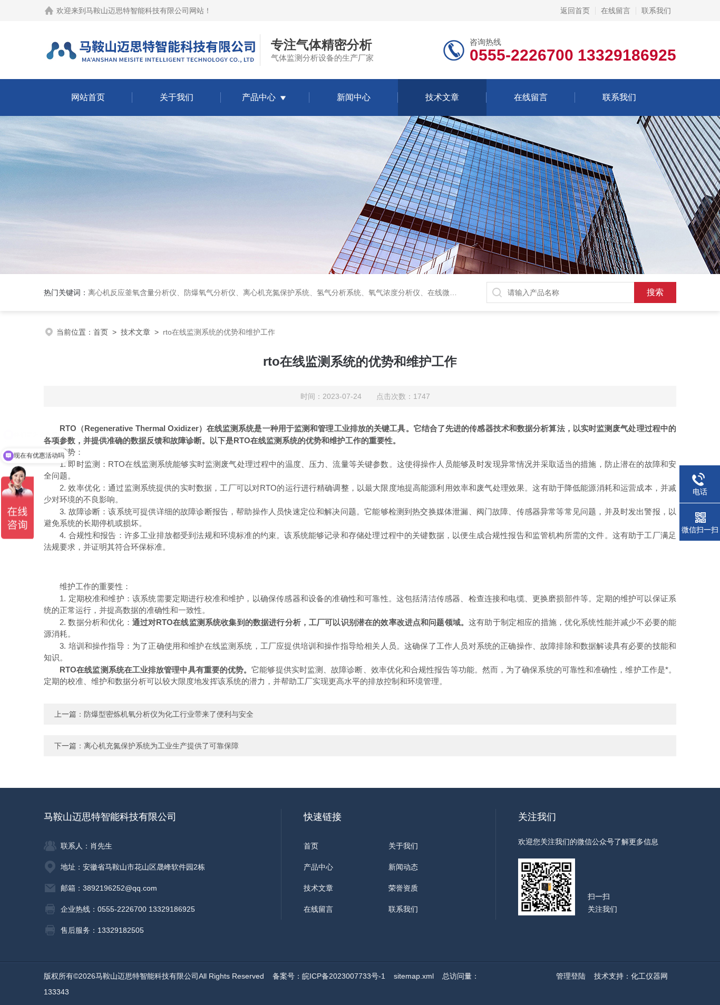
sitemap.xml (414, 976)
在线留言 (615, 10)
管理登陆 (571, 976)
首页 (100, 332)
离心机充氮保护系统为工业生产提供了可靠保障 (161, 745)
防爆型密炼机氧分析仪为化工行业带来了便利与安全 (169, 714)
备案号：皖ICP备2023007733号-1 (329, 976)
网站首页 (88, 97)
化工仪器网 (649, 976)
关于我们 (176, 97)
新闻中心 (354, 97)
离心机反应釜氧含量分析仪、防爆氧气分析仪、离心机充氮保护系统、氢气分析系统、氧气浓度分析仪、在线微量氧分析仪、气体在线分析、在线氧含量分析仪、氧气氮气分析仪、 (379, 292)
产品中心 (259, 97)
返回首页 (575, 10)
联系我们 (656, 10)
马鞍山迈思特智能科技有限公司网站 (145, 10)
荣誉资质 (403, 888)
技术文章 (442, 97)
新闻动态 (403, 867)
